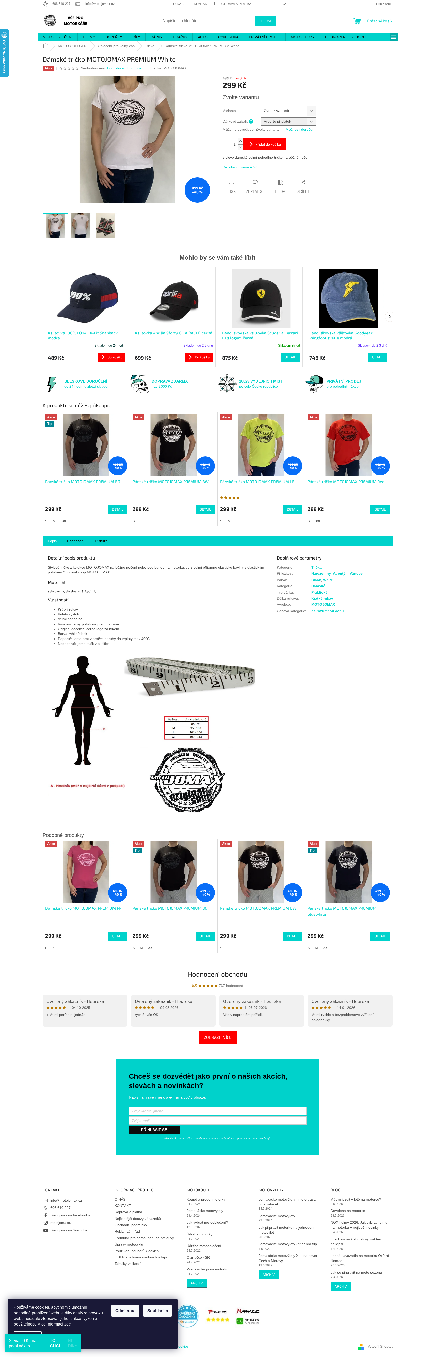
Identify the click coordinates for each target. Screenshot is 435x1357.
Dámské (318, 586)
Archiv (197, 1283)
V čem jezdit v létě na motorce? (356, 1199)
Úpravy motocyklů (129, 1244)
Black (316, 580)
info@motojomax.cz (66, 1200)
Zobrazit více (217, 1037)
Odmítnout (125, 1310)
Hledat (265, 21)
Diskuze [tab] (101, 541)
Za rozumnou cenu (327, 611)
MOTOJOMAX (323, 604)
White (328, 580)
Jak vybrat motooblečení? (207, 1222)
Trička (316, 567)
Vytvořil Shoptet (380, 1346)
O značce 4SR (198, 1257)
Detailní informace (237, 167)
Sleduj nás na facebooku (70, 1215)
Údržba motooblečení (204, 1246)
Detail (290, 357)
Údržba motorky (199, 1234)
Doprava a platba (235, 4)
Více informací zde (54, 1324)
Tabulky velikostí (128, 1264)
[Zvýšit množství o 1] (240, 141)
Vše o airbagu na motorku (207, 1269)
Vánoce (356, 573)
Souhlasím (157, 1310)
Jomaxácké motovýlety (205, 1211)
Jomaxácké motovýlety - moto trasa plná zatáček (287, 1201)
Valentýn (340, 573)
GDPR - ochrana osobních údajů (141, 1257)
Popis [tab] (52, 541)
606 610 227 (60, 1208)
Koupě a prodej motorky (206, 1199)
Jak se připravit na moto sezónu (356, 1272)
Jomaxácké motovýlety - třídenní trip (288, 1244)
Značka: (167, 68)
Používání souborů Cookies (137, 1251)
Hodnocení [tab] (76, 541)
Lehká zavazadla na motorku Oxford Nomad (360, 1258)
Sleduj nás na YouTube (68, 1230)
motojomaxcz (61, 1223)
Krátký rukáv (322, 598)
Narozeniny (321, 573)
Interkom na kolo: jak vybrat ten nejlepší (356, 1241)
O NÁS (178, 4)
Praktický (319, 592)
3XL (64, 521)
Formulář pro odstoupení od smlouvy (144, 1238)
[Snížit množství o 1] (240, 147)
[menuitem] (57, 37)
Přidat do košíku (268, 144)
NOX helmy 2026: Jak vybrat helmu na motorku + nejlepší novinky (359, 1224)
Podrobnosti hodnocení (125, 68)
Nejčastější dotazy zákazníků (138, 1219)
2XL (326, 948)
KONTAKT (201, 4)
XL (54, 948)
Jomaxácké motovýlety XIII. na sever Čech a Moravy (288, 1258)
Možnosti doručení (300, 129)
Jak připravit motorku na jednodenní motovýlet (287, 1229)
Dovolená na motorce (348, 1211)
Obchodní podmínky (131, 1225)
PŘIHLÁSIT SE (154, 1130)
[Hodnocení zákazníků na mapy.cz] (248, 1316)
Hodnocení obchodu (217, 974)
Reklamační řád (127, 1231)
